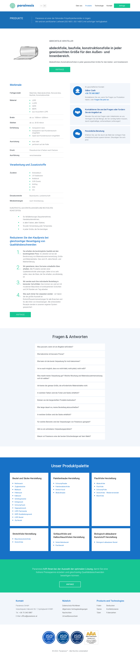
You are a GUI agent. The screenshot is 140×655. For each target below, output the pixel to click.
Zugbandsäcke (20, 487)
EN (41, 6)
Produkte (88, 6)
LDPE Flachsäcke (21, 511)
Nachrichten (67, 613)
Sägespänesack (20, 508)
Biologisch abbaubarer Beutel (106, 542)
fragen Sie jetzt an (101, 100)
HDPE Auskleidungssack (23, 514)
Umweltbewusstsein (70, 616)
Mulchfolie (100, 496)
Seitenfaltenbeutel (62, 542)
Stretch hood (60, 490)
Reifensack (19, 483)
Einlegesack (19, 502)
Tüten (99, 613)
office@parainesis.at (29, 616)
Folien (99, 606)
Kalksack (18, 496)
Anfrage (122, 6)
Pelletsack (18, 493)
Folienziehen (111, 613)
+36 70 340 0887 (92, 93)
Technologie (99, 6)
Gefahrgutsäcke (20, 499)
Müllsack (18, 490)
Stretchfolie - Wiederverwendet (107, 493)
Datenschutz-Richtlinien (71, 606)
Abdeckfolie (100, 483)
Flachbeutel (60, 545)
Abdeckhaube (60, 493)
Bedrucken (110, 606)
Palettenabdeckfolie (63, 487)
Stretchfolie (19, 542)
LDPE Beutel (19, 517)
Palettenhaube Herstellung (66, 478)
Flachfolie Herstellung (30, 27)
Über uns (79, 6)
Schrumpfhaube (61, 483)
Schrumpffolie (101, 490)
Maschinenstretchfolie (23, 539)
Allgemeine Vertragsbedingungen (75, 609)
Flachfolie (99, 487)
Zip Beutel (18, 520)
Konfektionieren (112, 609)
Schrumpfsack (20, 505)
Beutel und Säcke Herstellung (27, 478)
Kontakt (109, 6)
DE (45, 6)
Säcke (99, 609)
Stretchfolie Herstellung (24, 534)
